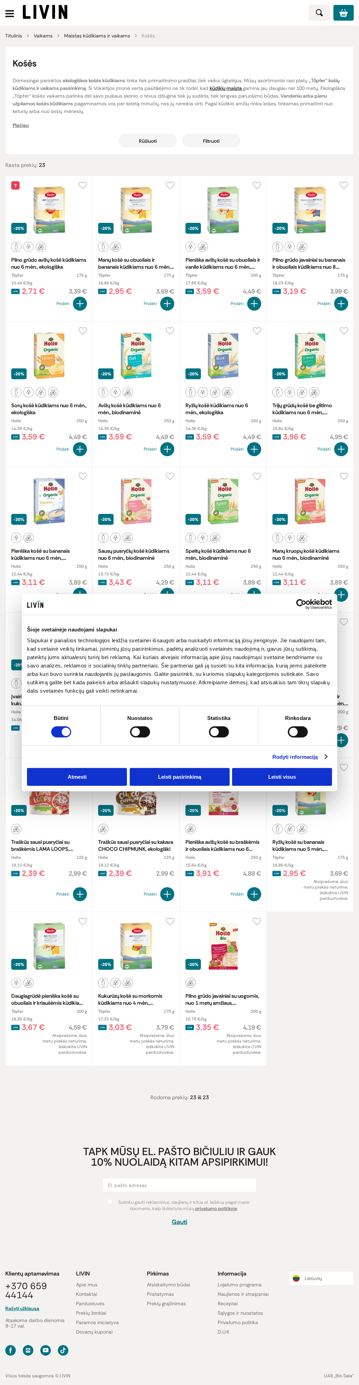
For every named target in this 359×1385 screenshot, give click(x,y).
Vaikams (43, 36)
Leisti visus (282, 777)
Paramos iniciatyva (97, 1322)
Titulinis (13, 36)
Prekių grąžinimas (166, 1303)
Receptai (228, 1303)
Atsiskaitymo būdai (168, 1284)
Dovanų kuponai (94, 1332)
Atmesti (77, 777)
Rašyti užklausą (22, 1308)
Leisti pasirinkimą (179, 777)
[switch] (140, 731)
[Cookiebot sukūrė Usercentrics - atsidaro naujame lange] (301, 604)
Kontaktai (86, 1294)
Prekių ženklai (91, 1313)
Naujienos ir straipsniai (243, 1294)
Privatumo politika (238, 1322)
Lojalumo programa (240, 1284)
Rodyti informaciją (295, 757)
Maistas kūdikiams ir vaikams (97, 36)
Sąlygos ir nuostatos (240, 1313)
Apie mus (86, 1284)
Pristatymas (160, 1294)
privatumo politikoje (216, 1208)
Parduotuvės (90, 1303)
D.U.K (223, 1332)
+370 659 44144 (26, 1290)
